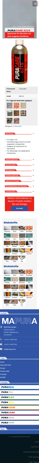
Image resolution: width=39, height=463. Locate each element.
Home (2, 362)
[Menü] (35, 3)
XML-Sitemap (34, 462)
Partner (2, 368)
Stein (19, 26)
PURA (7, 387)
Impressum (35, 447)
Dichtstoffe (11, 266)
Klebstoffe (10, 222)
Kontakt (2, 377)
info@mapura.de (9, 349)
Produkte (3, 374)
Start (14, 26)
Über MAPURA (5, 365)
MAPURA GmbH (24, 437)
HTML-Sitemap (33, 457)
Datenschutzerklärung (31, 452)
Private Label (4, 371)
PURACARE (17, 126)
